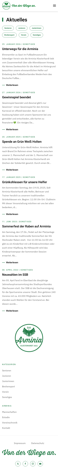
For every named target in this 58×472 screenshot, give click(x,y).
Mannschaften (9, 412)
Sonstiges (37, 35)
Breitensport (9, 35)
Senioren (8, 28)
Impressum (20, 443)
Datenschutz (37, 443)
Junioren (21, 28)
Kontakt (6, 427)
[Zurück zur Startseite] (19, 5)
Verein (23, 35)
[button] (54, 5)
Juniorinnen (36, 28)
